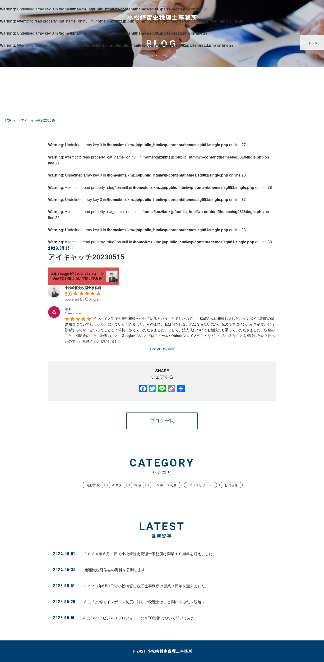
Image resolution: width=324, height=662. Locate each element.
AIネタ (117, 485)
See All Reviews (162, 348)
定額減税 (93, 485)
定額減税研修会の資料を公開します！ (101, 569)
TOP (8, 120)
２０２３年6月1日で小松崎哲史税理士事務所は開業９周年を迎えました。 (131, 586)
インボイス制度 (164, 485)
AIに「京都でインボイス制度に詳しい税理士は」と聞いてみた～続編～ (129, 601)
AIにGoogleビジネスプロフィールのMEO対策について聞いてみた (124, 618)
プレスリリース (200, 485)
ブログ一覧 (162, 420)
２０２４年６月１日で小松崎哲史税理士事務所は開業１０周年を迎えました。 (134, 553)
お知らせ (231, 485)
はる (68, 308)
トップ (313, 43)
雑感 (137, 485)
